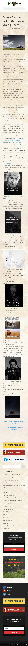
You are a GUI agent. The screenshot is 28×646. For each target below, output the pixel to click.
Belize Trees (6, 503)
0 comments (10, 32)
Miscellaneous (6, 520)
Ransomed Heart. (19, 145)
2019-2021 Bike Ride (8, 495)
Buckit (10, 140)
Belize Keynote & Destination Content (12, 501)
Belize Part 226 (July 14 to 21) (10, 480)
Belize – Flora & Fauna (8, 498)
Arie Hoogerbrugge (8, 28)
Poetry (4, 529)
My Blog (19, 28)
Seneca (9, 198)
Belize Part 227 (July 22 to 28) (10, 477)
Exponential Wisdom (17, 140)
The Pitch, (14, 142)
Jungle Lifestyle (7, 509)
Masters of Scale (7, 142)
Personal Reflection (8, 526)
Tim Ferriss (9, 145)
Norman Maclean (7, 164)
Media (4, 515)
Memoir (4, 517)
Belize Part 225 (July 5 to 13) (10, 483)
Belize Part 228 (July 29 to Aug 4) (11, 474)
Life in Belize (6, 512)
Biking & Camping (7, 506)
